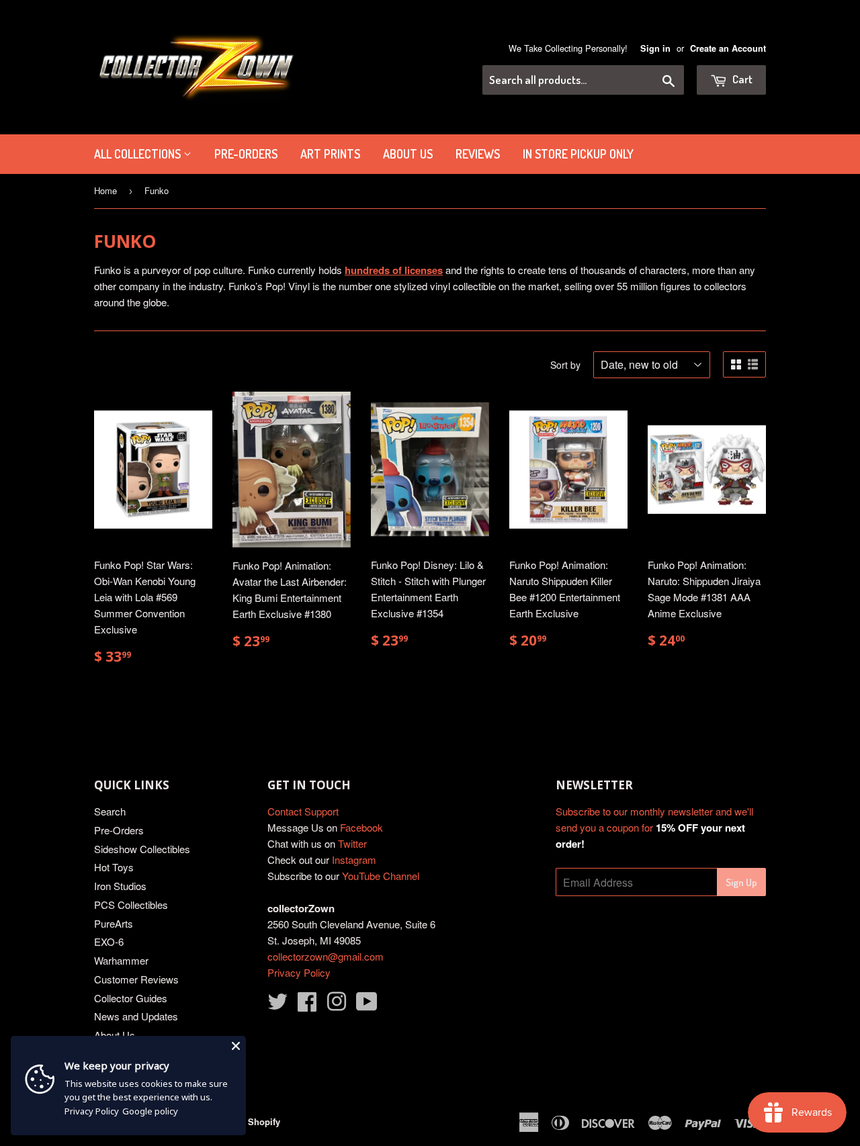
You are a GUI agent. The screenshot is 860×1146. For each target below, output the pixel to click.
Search (110, 811)
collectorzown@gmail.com (325, 956)
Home (105, 190)
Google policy (150, 1111)
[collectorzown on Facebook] (307, 1005)
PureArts (113, 923)
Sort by (565, 364)
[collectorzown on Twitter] (277, 1005)
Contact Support (303, 811)
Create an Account (728, 48)
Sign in (655, 48)
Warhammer (121, 960)
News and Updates (136, 1016)
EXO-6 (109, 941)
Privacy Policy (299, 972)
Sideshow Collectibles (142, 849)
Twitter (352, 843)
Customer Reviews (136, 979)
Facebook (361, 827)
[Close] (236, 1046)
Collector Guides (130, 998)
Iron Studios (120, 886)
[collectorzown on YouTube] (367, 1005)
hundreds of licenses (394, 270)
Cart (741, 79)
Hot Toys (114, 867)
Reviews (478, 153)
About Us (408, 153)
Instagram (354, 859)
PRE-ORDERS (245, 153)
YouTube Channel (380, 876)
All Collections (138, 153)
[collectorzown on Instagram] (337, 1005)
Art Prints (330, 153)
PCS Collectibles (131, 904)
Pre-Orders (119, 830)
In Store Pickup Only (578, 153)
